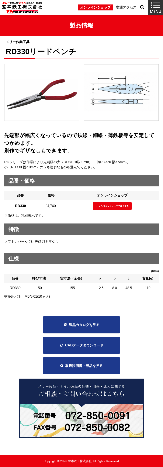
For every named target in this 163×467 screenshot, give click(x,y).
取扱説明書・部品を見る (84, 366)
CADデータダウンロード (84, 345)
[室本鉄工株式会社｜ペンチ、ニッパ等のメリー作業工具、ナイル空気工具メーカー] (22, 7)
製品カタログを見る (84, 325)
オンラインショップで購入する (114, 206)
